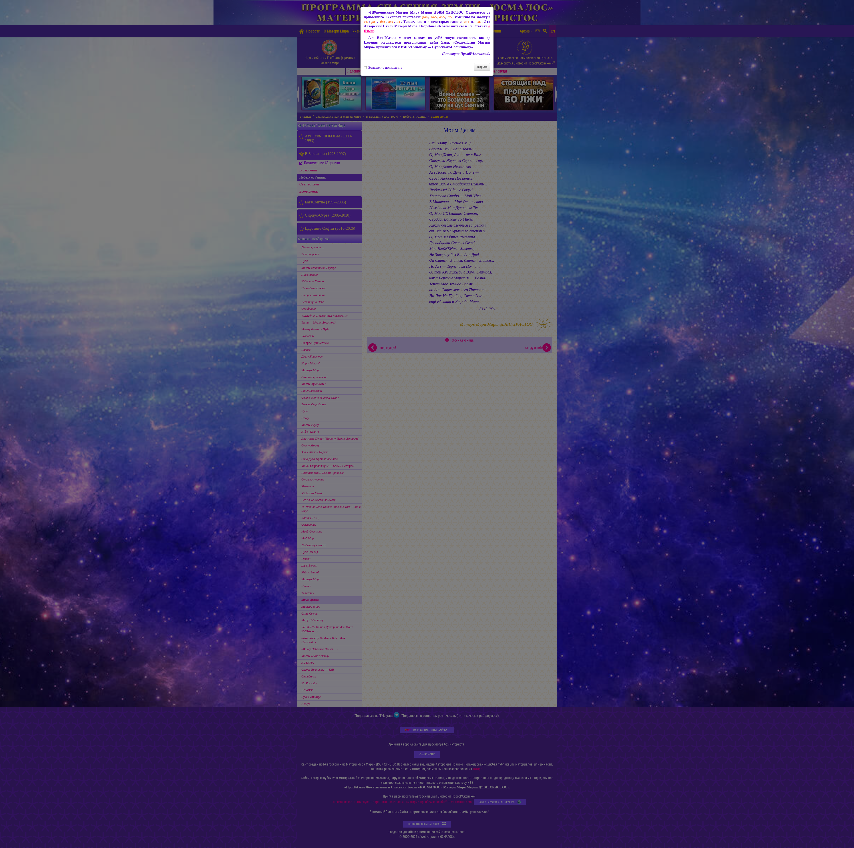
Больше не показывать (385, 67)
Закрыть (482, 67)
